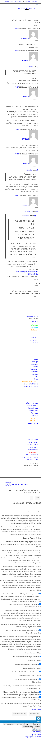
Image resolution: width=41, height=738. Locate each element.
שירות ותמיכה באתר (31, 454)
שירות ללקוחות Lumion (30, 386)
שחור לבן (37, 724)
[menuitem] (34, 1)
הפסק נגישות (36, 732)
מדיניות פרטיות (36, 710)
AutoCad (35, 374)
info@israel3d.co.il (32, 316)
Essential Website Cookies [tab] (32, 538)
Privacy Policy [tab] (36, 700)
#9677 (17, 87)
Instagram (34, 330)
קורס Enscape (33, 410)
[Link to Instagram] (33, 480)
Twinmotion (34, 369)
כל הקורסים (34, 415)
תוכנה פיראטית (33, 452)
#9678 (17, 129)
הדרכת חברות (33, 418)
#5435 (17, 28)
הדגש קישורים (27, 727)
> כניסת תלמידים (32, 406)
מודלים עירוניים (33, 447)
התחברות (27, 2)
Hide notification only (19, 713)
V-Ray (36, 359)
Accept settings (34, 713)
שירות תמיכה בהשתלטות (30, 457)
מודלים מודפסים (33, 423)
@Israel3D (29, 215)
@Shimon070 (31, 211)
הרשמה (34, 2)
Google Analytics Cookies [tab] (32, 607)
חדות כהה (29, 724)
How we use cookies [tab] (34, 512)
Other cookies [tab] (36, 682)
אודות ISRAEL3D (32, 459)
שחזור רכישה (34, 342)
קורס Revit (34, 413)
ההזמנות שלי (18, 2)
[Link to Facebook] (29, 480)
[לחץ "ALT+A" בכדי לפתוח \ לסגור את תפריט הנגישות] (38, 718)
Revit (36, 376)
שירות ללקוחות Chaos (31, 384)
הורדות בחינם (33, 442)
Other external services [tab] (33, 633)
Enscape (35, 361)
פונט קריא (37, 727)
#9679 (17, 154)
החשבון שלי (34, 337)
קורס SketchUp (33, 408)
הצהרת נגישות (35, 734)
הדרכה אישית (34, 420)
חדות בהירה (20, 724)
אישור (37, 498)
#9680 (17, 195)
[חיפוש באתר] (20, 8)
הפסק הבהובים (9, 724)
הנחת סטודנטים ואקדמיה (30, 381)
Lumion (35, 366)
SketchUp (34, 364)
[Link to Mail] (36, 480)
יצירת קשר (34, 321)
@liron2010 (32, 67)
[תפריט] (25, 8)
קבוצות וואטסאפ (33, 440)
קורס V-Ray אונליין (32, 403)
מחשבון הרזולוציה (32, 449)
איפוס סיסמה (9, 2)
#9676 (17, 51)
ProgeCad (34, 371)
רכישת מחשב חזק (32, 445)
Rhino (36, 379)
